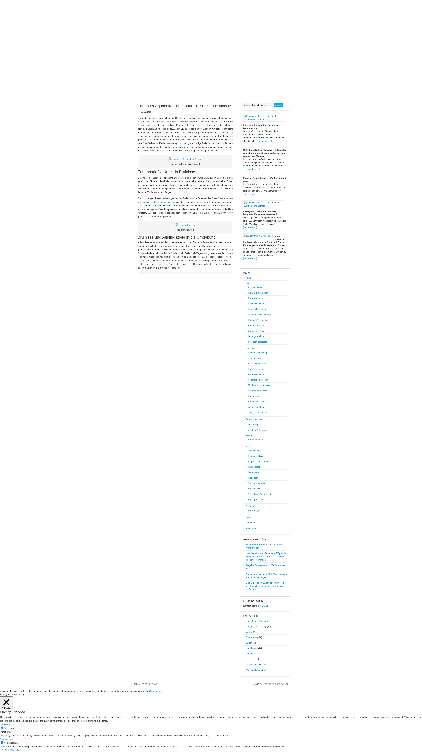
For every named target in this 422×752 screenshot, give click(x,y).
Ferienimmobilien (186, 40)
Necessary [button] (5, 724)
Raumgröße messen (257, 320)
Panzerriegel (254, 510)
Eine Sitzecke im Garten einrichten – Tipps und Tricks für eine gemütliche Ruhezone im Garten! (266, 586)
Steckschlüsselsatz (257, 342)
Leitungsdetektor (256, 336)
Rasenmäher (254, 450)
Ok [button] (150, 691)
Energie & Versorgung (256, 626)
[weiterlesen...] (265, 141)
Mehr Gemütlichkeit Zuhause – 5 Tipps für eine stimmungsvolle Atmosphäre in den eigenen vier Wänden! (264, 153)
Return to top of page (145, 684)
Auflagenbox (254, 488)
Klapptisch (253, 478)
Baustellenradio (255, 298)
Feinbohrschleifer (256, 303)
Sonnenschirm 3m (256, 483)
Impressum (196, 46)
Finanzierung (210, 40)
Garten (276, 40)
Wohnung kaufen (254, 670)
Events (157, 46)
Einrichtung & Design (237, 40)
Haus (149, 40)
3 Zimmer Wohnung (257, 352)
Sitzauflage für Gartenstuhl (261, 494)
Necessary (9, 728)
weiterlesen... (158, 691)
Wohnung (163, 40)
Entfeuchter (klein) (257, 331)
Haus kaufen (252, 648)
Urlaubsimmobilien (254, 664)
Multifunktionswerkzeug (259, 314)
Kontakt (257, 684)
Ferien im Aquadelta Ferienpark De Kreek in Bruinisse (184, 106)
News (137, 40)
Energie (261, 40)
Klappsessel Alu (255, 456)
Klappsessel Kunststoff (259, 461)
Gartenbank (253, 472)
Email (265, 606)
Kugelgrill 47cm (255, 499)
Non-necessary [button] (7, 739)
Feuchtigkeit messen (258, 309)
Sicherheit (141, 46)
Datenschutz (175, 46)
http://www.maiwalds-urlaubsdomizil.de (156, 202)
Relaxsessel (254, 467)
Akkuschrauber (255, 287)
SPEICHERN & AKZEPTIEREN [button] (15, 750)
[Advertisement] (211, 75)
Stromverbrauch (255, 439)
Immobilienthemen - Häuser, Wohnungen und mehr (211, 20)
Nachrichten (251, 653)
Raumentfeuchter (256, 325)
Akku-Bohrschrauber (258, 293)
